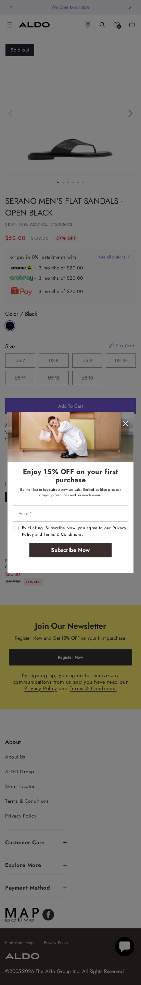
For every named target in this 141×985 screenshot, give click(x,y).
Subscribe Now (70, 550)
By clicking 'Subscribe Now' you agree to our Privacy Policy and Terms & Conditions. (74, 531)
